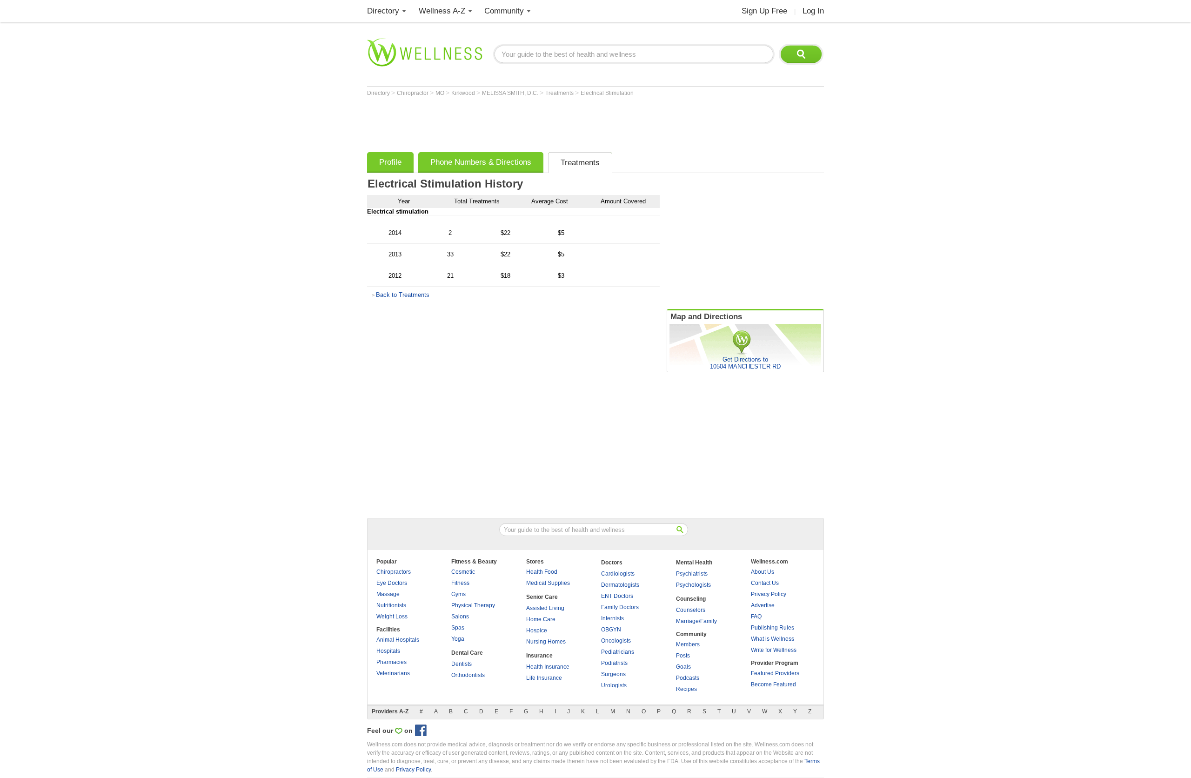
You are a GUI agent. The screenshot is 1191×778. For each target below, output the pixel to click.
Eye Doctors (391, 583)
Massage (388, 594)
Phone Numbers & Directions (480, 162)
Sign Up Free (764, 11)
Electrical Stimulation (607, 93)
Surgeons (613, 674)
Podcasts (687, 678)
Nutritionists (391, 605)
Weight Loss (392, 616)
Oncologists (616, 640)
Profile (390, 162)
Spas (457, 627)
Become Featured (773, 684)
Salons (460, 616)
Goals (683, 667)
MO (440, 93)
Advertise (763, 605)
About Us (762, 572)
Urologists (614, 685)
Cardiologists (618, 573)
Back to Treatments (402, 294)
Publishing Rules (772, 627)
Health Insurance (547, 667)
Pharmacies (391, 662)
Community (504, 11)
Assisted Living (545, 608)
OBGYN (611, 629)
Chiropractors (393, 572)
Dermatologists (620, 585)
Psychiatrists (692, 573)
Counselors (690, 610)
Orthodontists (468, 675)
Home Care (540, 619)
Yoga (457, 639)
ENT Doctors (617, 596)
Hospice (536, 630)
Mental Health (694, 562)
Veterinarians (393, 673)
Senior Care (542, 597)
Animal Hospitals (397, 640)
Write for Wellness (773, 650)
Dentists (461, 664)
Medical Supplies (548, 583)
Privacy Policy (768, 594)
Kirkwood (463, 93)
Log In (813, 11)
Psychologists (693, 585)
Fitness (460, 583)
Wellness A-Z (442, 11)
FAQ (756, 616)
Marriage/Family (696, 621)
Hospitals (388, 651)
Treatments (560, 93)
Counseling (691, 599)
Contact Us (765, 583)
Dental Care (467, 653)
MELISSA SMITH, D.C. (511, 93)
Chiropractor (413, 93)
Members (688, 644)
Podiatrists (614, 663)
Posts (683, 655)
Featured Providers (775, 673)
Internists (612, 618)
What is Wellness (772, 639)
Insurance (539, 655)
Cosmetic (463, 572)
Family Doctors (620, 607)
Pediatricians (617, 652)
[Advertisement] (536, 122)
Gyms (458, 594)
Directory (383, 11)
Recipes (686, 689)
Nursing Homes (546, 641)
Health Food (541, 572)
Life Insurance (544, 678)
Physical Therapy (473, 605)
